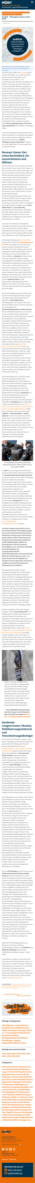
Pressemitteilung (25, 1100)
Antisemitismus (21, 1025)
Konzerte (9, 985)
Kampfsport (11, 1092)
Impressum (5, 1159)
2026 (4, 1054)
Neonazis (24, 1097)
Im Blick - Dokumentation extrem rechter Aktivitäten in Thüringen (16, 68)
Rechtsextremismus (8, 14)
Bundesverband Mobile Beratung (15, 1028)
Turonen (15, 988)
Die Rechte (27, 1072)
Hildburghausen (21, 1085)
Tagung (17, 1040)
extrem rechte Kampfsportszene (19, 1079)
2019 (9, 1056)
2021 (28, 1054)
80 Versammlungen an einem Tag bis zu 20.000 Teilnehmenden (17, 748)
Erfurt (12, 1074)
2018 (13, 1056)
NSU (15, 1100)
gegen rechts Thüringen (12, 1082)
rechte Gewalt (18, 986)
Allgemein (10, 1025)
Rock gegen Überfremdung (17, 1110)
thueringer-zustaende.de (14, 978)
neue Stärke (16, 984)
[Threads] (14, 1149)
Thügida (9, 1112)
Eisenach (5, 1074)
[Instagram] (7, 1149)
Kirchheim (21, 1092)
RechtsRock (18, 14)
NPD (25, 986)
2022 (23, 1054)
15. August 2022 (6, 23)
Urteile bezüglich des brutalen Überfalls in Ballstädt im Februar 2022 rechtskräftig (17, 630)
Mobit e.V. (15, 1097)
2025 (9, 1054)
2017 (18, 1056)
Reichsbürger (7, 1040)
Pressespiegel (11, 1033)
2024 (14, 1054)
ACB (20, 1144)
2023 (19, 1054)
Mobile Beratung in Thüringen (20, 12)
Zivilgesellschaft (25, 1117)
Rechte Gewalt (6, 12)
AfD (11, 988)
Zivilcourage (13, 1117)
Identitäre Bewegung (10, 1087)
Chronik (23, 72)
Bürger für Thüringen (20, 985)
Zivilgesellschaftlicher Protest (14, 1043)
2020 (4, 1056)
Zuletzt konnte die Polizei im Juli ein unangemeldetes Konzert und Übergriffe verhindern (17, 406)
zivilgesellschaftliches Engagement (16, 1120)
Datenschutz (12, 1159)
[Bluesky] (3, 1149)
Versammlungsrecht (16, 1115)
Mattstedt (11, 1095)
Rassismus (6, 1102)
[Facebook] (10, 1149)
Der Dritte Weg (25, 240)
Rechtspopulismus (9, 1038)
